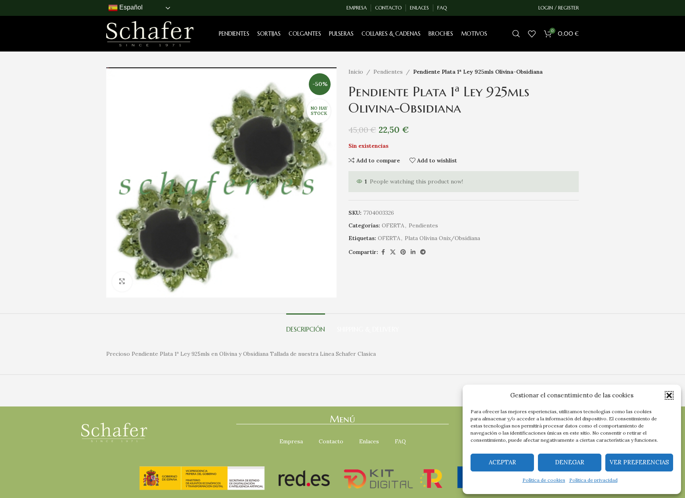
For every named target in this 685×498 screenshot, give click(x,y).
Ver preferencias (639, 462)
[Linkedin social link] (413, 252)
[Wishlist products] (532, 34)
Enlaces (369, 441)
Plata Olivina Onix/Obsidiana (442, 238)
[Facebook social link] (383, 252)
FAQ (400, 441)
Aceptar (502, 462)
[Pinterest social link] (403, 252)
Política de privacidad (593, 480)
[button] (669, 395)
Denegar (569, 462)
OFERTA (393, 225)
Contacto (331, 441)
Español (130, 7)
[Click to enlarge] (122, 282)
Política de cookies (543, 480)
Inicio (355, 71)
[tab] (305, 325)
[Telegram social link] (423, 252)
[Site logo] (149, 33)
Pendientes (388, 71)
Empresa (291, 441)
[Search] (516, 34)
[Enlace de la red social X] (393, 252)
